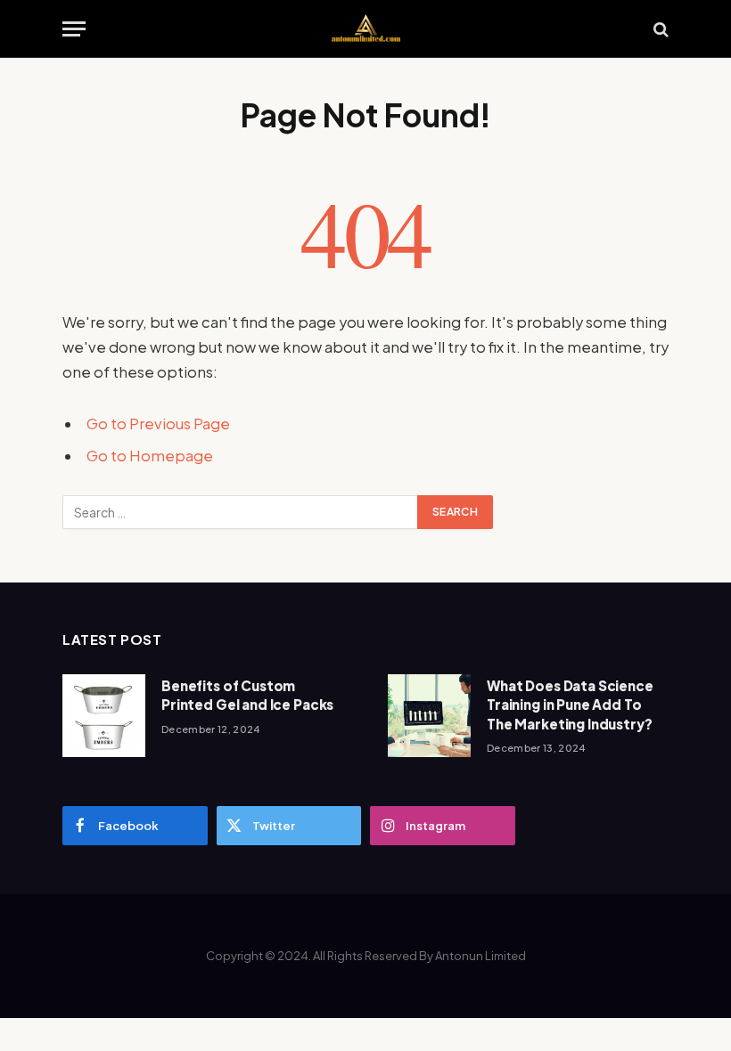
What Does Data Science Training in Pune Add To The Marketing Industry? (570, 704)
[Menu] (74, 29)
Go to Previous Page (158, 423)
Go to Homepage (149, 455)
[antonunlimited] (365, 29)
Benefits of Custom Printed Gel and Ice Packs (247, 695)
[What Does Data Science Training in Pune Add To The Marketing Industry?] (429, 715)
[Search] (659, 29)
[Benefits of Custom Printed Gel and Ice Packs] (103, 715)
